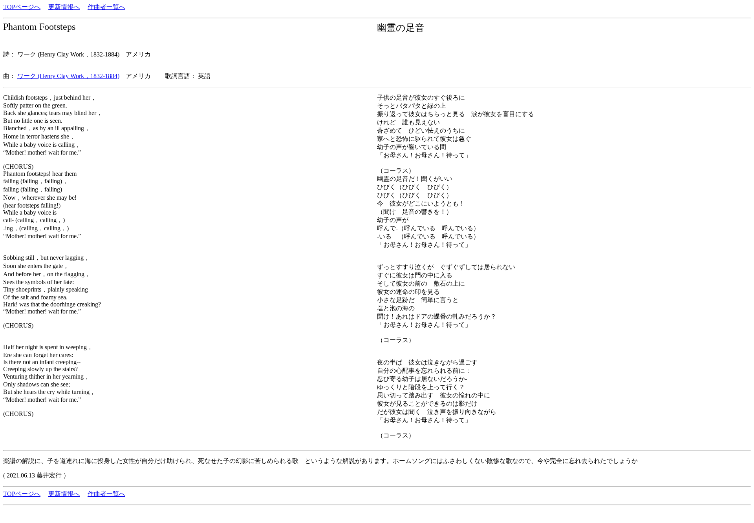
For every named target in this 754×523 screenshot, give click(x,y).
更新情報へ (64, 7)
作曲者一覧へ (106, 7)
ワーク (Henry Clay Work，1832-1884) (68, 76)
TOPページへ (21, 7)
